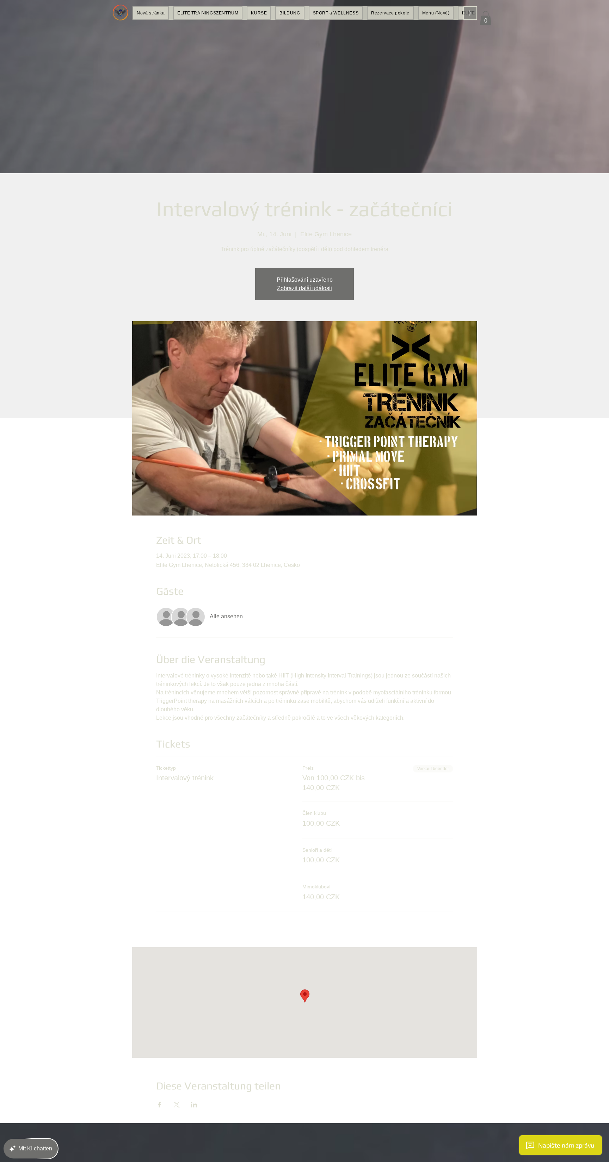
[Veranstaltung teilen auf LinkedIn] (194, 1104)
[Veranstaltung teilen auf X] (176, 1104)
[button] (486, 18)
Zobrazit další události (304, 288)
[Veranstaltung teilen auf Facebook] (159, 1104)
